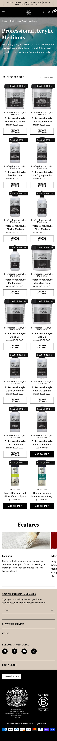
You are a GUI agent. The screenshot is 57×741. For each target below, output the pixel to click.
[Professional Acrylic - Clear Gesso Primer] (42, 96)
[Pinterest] (34, 651)
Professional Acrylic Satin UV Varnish (42, 389)
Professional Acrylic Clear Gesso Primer (42, 120)
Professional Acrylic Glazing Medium (15, 227)
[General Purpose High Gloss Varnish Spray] (15, 473)
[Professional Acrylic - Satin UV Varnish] (42, 366)
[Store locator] (49, 12)
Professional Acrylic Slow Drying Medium (42, 174)
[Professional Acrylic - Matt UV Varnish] (15, 419)
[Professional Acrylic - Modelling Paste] (42, 258)
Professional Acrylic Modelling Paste (42, 281)
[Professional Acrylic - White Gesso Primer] (15, 96)
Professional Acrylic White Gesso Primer (15, 120)
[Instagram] (14, 651)
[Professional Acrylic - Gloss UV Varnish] (15, 366)
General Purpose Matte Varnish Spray (42, 495)
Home (4, 21)
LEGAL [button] (5, 633)
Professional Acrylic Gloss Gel (15, 335)
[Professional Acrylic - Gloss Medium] (42, 204)
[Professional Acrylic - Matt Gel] (42, 312)
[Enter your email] (52, 610)
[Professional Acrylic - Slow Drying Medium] (42, 150)
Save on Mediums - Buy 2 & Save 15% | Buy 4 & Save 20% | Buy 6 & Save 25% (28, 3)
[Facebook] (5, 651)
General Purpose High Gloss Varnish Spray (15, 495)
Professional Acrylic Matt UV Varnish (15, 443)
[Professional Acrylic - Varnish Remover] (42, 419)
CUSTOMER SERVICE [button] (13, 624)
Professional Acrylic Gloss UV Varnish (15, 389)
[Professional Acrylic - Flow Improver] (15, 150)
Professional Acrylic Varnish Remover (42, 443)
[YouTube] (24, 651)
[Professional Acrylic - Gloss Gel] (15, 312)
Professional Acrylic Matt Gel (42, 335)
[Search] (44, 12)
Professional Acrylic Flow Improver (15, 174)
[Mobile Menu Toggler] (3, 12)
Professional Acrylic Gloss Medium (42, 227)
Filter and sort (15, 77)
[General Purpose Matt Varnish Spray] (42, 473)
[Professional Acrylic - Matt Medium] (15, 258)
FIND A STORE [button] (9, 665)
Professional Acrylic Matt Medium (15, 281)
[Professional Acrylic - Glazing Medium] (15, 204)
